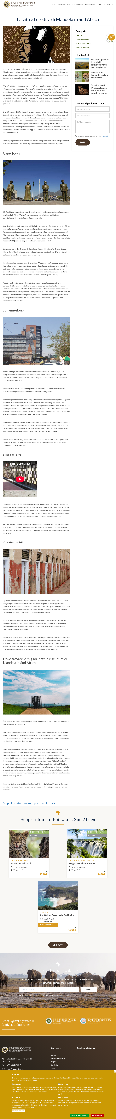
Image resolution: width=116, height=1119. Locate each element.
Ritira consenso (98, 1115)
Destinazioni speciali (58, 1058)
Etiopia (53, 1062)
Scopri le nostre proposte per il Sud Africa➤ (29, 803)
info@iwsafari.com (15, 1069)
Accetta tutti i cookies (79, 1115)
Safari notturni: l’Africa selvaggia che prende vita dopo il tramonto (99, 89)
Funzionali (64, 1084)
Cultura (78, 35)
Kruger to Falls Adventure (82, 863)
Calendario (77, 5)
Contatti (108, 5)
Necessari (17, 1084)
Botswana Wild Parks (22, 863)
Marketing (64, 1098)
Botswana (54, 1055)
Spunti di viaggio (82, 39)
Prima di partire (82, 47)
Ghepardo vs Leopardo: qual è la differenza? (99, 75)
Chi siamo (89, 5)
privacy (39, 995)
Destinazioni (63, 5)
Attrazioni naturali (83, 43)
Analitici (16, 1098)
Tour (51, 5)
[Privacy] (76, 136)
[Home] (19, 4)
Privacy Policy (105, 136)
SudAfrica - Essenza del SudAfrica (57, 915)
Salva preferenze (18, 1111)
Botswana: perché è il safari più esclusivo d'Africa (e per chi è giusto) (100, 63)
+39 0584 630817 (14, 1065)
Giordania (54, 1065)
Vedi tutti (58, 945)
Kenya (53, 1068)
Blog (100, 5)
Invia (82, 142)
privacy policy (32, 1080)
